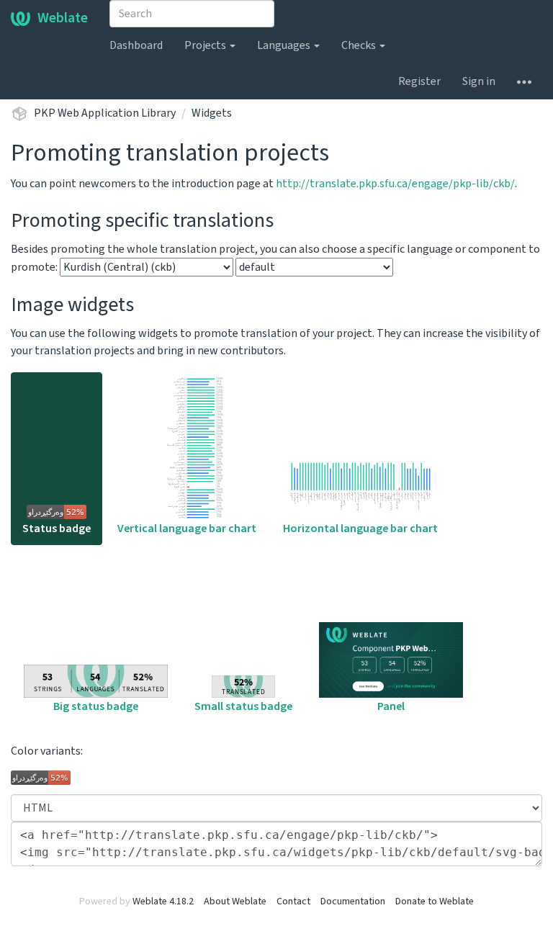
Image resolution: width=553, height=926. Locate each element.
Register (419, 81)
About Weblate (235, 901)
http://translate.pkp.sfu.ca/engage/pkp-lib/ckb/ (395, 184)
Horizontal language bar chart (360, 528)
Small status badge (243, 706)
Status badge (56, 528)
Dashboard (136, 45)
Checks (359, 45)
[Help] (524, 81)
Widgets (212, 113)
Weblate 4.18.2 (163, 901)
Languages (285, 45)
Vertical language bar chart (186, 528)
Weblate (62, 18)
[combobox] (191, 13)
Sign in (478, 81)
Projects (206, 45)
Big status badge (95, 706)
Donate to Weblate (434, 901)
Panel (391, 706)
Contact (293, 901)
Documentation (352, 901)
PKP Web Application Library (105, 113)
